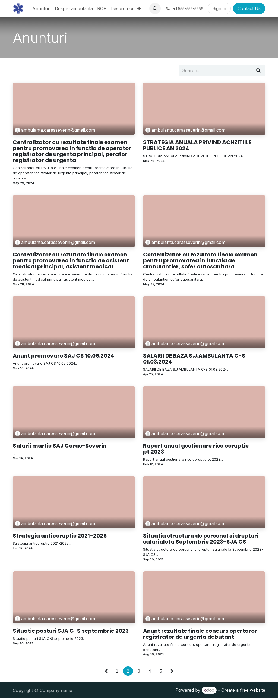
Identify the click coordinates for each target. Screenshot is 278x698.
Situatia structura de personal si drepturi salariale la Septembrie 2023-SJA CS (200, 539)
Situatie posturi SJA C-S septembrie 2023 (71, 631)
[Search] (258, 70)
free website (252, 690)
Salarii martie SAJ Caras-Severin (59, 446)
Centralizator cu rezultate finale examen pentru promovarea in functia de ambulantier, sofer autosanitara (200, 260)
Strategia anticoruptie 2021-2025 (60, 536)
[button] (155, 8)
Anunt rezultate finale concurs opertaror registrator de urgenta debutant (200, 634)
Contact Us (249, 8)
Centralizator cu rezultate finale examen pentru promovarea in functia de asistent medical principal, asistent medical (71, 260)
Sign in (219, 8)
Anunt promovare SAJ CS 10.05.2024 (63, 356)
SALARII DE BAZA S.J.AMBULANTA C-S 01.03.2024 (194, 359)
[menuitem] (41, 8)
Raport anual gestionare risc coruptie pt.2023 (196, 449)
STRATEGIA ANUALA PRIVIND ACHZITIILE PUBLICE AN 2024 (197, 145)
